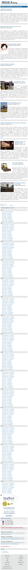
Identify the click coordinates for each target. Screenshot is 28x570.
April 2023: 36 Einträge (7, 272)
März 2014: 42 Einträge (7, 440)
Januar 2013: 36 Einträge (7, 461)
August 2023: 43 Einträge (7, 267)
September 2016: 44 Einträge (8, 394)
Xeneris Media (5, 552)
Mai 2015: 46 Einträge (7, 419)
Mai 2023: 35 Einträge (7, 271)
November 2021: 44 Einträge (8, 299)
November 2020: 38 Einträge (8, 318)
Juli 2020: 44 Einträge (6, 323)
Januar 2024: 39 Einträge (7, 258)
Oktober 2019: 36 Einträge (7, 338)
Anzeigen (20, 558)
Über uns (7, 556)
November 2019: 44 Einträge (8, 336)
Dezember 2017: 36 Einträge (8, 372)
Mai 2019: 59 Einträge (7, 345)
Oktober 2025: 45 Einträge (7, 227)
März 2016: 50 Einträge (7, 403)
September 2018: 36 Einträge (8, 358)
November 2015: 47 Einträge (8, 410)
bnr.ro (11, 525)
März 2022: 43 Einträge (7, 292)
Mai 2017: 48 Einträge (7, 382)
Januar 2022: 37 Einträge (7, 295)
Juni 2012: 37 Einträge (7, 472)
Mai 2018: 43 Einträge (7, 363)
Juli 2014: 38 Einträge (6, 434)
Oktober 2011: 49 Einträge (7, 485)
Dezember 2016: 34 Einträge (8, 390)
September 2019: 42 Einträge (8, 339)
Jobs (7, 560)
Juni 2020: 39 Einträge (7, 325)
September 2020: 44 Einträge (8, 321)
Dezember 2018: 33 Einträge (8, 353)
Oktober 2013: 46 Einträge (7, 448)
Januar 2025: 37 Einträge (7, 240)
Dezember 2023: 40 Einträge (8, 261)
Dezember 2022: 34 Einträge (8, 280)
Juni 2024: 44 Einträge (7, 251)
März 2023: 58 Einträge (7, 274)
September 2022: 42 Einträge (8, 284)
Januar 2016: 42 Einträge (7, 406)
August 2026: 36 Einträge (7, 211)
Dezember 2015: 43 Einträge (8, 409)
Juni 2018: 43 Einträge (7, 362)
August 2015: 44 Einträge (7, 414)
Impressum (21, 562)
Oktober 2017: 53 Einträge (7, 375)
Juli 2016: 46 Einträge (6, 397)
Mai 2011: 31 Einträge (7, 492)
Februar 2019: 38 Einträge (7, 349)
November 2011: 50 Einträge (8, 484)
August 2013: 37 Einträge (7, 451)
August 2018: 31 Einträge (7, 359)
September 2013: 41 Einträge (8, 450)
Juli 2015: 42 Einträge (6, 416)
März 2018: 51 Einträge (7, 366)
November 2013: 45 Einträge (8, 447)
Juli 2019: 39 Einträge (6, 342)
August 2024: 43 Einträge (7, 248)
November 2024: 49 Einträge (8, 244)
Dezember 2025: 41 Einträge (8, 224)
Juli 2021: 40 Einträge (6, 305)
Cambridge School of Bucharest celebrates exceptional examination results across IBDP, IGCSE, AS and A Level (13, 538)
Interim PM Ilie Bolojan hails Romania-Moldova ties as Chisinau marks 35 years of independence (12, 543)
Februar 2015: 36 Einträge (7, 423)
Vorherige (2, 205)
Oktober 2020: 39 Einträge (7, 319)
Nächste (11, 205)
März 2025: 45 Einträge (7, 237)
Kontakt (7, 564)
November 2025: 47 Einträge (8, 226)
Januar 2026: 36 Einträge (7, 221)
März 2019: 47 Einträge (7, 347)
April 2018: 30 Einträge (7, 365)
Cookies (21, 564)
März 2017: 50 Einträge (7, 384)
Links (20, 560)
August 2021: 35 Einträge (7, 304)
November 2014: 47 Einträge (8, 429)
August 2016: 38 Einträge (7, 396)
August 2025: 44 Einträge (7, 230)
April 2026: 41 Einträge (7, 217)
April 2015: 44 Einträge (7, 420)
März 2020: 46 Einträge (7, 329)
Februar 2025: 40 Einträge (7, 238)
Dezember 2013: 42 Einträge (8, 446)
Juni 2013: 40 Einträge (7, 454)
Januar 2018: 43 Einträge (7, 369)
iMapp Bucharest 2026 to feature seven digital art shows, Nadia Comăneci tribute (13, 533)
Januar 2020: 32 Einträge (7, 332)
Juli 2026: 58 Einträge (6, 213)
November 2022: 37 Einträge (8, 281)
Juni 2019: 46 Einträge (7, 343)
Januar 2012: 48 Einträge (7, 479)
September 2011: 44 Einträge (8, 487)
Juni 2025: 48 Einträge (7, 233)
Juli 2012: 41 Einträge (6, 471)
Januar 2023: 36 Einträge (7, 276)
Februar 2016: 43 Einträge (7, 404)
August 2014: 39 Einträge (7, 433)
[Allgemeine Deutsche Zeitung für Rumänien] (11, 2)
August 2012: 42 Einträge (7, 470)
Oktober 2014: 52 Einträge (7, 430)
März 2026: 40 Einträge (7, 218)
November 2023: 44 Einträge (8, 263)
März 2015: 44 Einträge (7, 421)
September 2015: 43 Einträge (8, 413)
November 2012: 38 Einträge (8, 465)
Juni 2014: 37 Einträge (7, 436)
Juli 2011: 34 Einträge (6, 490)
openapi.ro (8, 525)
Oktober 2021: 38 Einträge (7, 301)
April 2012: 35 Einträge (7, 475)
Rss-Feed (7, 562)
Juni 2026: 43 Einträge (7, 214)
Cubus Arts (4, 551)
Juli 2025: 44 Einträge (6, 231)
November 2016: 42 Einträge (8, 392)
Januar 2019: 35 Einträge (7, 350)
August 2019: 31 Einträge (7, 341)
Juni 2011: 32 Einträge (7, 491)
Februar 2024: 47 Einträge (7, 257)
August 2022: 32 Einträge (7, 285)
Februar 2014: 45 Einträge (7, 441)
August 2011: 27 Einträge (7, 488)
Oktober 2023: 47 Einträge (7, 264)
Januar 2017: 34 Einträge (7, 387)
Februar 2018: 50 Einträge (7, 367)
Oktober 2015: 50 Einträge (7, 412)
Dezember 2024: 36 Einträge (8, 243)
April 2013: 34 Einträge (7, 457)
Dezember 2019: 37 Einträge (8, 335)
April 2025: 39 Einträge (7, 235)
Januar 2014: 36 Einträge (7, 443)
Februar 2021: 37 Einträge (7, 312)
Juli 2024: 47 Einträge (6, 250)
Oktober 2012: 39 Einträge (7, 467)
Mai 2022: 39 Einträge (7, 289)
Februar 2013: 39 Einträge (7, 460)
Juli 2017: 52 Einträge (6, 379)
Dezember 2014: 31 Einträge (8, 427)
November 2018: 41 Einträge (8, 355)
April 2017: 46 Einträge (7, 383)
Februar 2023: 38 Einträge (7, 275)
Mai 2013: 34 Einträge (7, 455)
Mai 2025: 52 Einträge (7, 234)
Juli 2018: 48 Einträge (6, 360)
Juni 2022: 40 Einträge (7, 288)
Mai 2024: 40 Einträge (7, 252)
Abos (7, 558)
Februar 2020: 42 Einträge (7, 330)
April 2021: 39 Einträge (7, 309)
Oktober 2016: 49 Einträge (7, 393)
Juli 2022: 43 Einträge (6, 287)
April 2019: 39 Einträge (7, 346)
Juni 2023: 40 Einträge (7, 270)
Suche (20, 556)
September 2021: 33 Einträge (8, 302)
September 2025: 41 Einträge (8, 228)
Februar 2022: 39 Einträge (7, 294)
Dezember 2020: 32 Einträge (8, 316)
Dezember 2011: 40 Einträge (8, 483)
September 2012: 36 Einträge (8, 468)
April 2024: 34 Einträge (7, 254)
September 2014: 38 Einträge (8, 431)
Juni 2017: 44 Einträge (7, 380)
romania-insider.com (5, 546)
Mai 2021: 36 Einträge (7, 308)
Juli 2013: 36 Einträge (6, 453)
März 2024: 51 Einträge (7, 255)
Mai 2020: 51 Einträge (7, 326)
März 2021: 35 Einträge (7, 311)
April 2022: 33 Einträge (7, 291)
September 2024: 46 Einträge (8, 247)
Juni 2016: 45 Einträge (7, 399)
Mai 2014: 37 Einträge (7, 437)
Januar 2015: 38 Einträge (7, 424)
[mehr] (16, 22)
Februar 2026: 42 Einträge (7, 220)
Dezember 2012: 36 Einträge (8, 464)
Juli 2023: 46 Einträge (6, 268)
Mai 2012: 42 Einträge (7, 474)
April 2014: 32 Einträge (7, 438)
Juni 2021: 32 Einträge (7, 306)
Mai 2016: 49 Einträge (7, 400)
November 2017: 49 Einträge (8, 373)
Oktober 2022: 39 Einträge (7, 282)
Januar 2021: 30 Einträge (7, 313)
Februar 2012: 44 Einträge (7, 478)
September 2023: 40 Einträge (8, 265)
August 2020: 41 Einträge (7, 322)
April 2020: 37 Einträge (7, 328)
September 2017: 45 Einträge (8, 376)
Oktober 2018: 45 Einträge (7, 356)
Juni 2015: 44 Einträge (7, 417)
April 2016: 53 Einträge (7, 401)
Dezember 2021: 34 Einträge (8, 298)
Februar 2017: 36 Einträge (7, 386)
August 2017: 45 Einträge (7, 377)
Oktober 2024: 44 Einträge (7, 245)
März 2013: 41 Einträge (7, 458)
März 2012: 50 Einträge (7, 477)
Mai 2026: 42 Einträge (7, 216)
